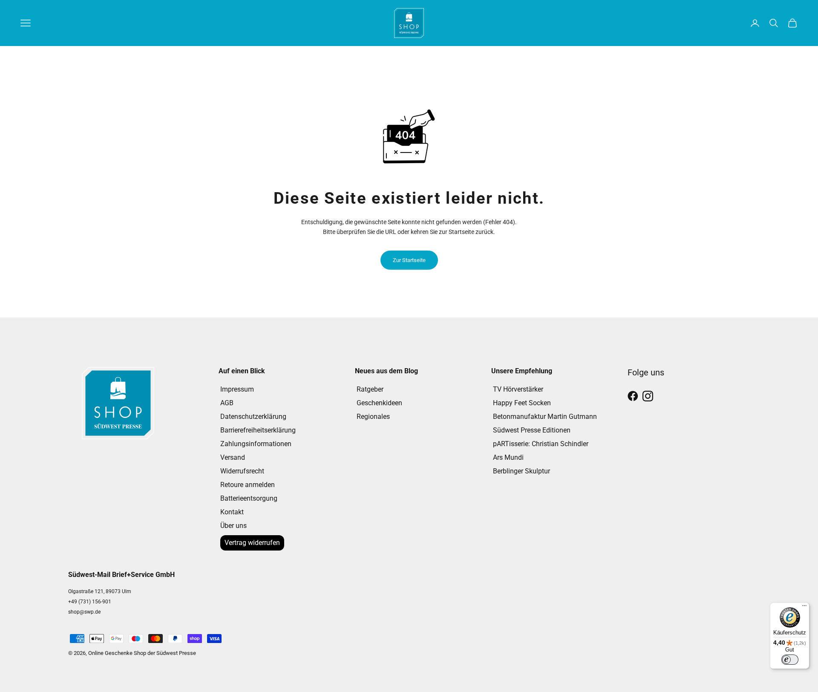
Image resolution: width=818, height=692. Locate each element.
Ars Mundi (508, 457)
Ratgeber (370, 389)
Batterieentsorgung (248, 498)
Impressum (237, 389)
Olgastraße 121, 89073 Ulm (99, 591)
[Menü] (804, 608)
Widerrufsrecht (242, 471)
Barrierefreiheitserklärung (258, 430)
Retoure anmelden (247, 485)
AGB (226, 403)
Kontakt (232, 512)
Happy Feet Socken (522, 403)
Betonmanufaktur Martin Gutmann (545, 416)
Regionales (373, 416)
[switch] (789, 660)
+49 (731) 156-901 (89, 602)
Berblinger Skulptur (521, 471)
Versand (232, 457)
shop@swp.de (84, 612)
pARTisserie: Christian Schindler (540, 444)
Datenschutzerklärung (253, 416)
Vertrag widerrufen (252, 543)
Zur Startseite (409, 260)
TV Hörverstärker (518, 389)
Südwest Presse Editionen (531, 430)
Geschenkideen (379, 403)
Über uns (233, 526)
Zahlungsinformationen (255, 444)
